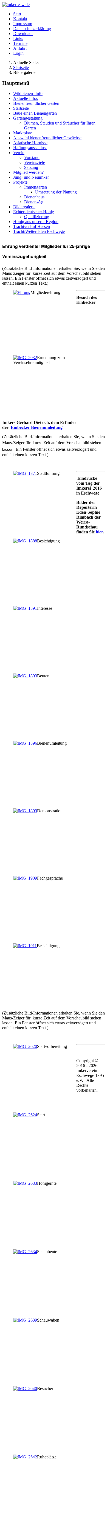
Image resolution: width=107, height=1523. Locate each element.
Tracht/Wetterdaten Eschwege (39, 231)
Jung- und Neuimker (31, 177)
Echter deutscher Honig (33, 211)
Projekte (20, 182)
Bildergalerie (24, 206)
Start (17, 13)
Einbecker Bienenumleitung (37, 427)
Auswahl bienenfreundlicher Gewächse (47, 137)
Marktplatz (22, 133)
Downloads (23, 33)
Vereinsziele (34, 162)
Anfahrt (20, 48)
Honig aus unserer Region (35, 221)
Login (18, 53)
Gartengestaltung (28, 118)
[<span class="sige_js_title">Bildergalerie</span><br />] (21, 292)
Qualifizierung (36, 216)
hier (99, 532)
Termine (20, 43)
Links (18, 38)
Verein (18, 152)
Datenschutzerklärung (32, 28)
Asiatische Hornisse (30, 142)
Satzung (31, 167)
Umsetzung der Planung (56, 192)
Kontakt (20, 18)
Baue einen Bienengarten (35, 113)
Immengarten (35, 187)
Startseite (21, 108)
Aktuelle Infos (25, 98)
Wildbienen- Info (28, 93)
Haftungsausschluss (30, 147)
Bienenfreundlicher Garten (36, 103)
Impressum (22, 23)
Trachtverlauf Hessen (31, 226)
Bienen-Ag (33, 202)
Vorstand (32, 157)
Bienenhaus (34, 197)
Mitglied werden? (28, 172)
